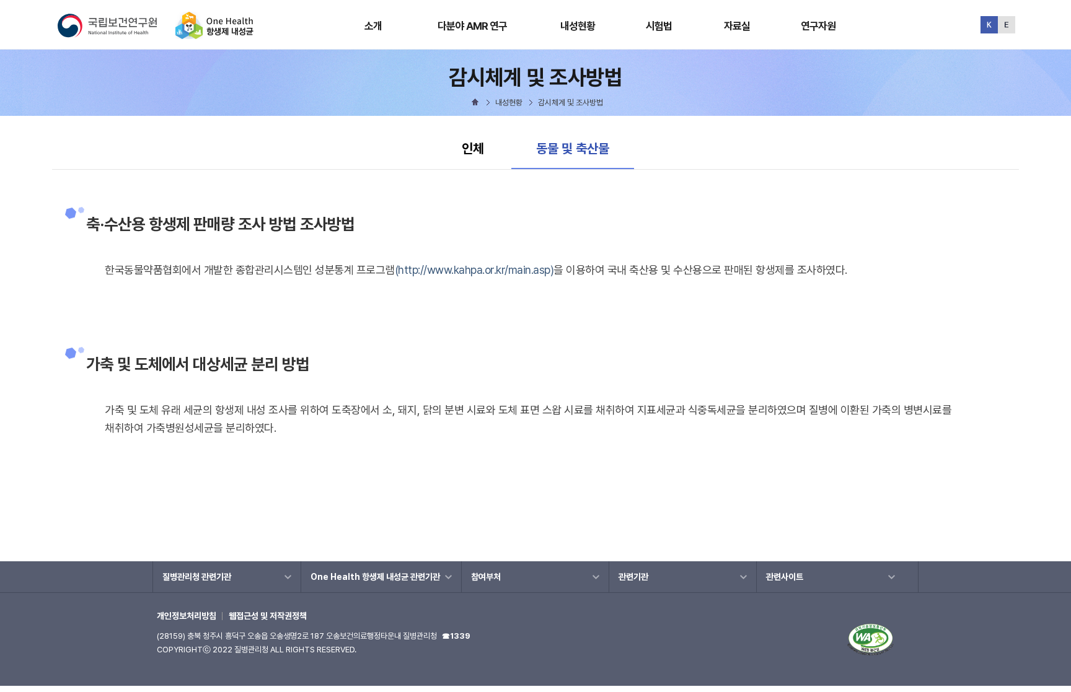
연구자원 (818, 26)
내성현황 (578, 26)
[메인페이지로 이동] (214, 34)
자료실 (737, 26)
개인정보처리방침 (186, 616)
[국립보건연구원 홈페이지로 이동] (115, 34)
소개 (373, 26)
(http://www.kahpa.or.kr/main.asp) (474, 269)
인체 (473, 148)
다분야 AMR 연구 (473, 26)
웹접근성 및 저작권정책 (268, 616)
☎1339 (456, 636)
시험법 (659, 26)
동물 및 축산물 (572, 148)
